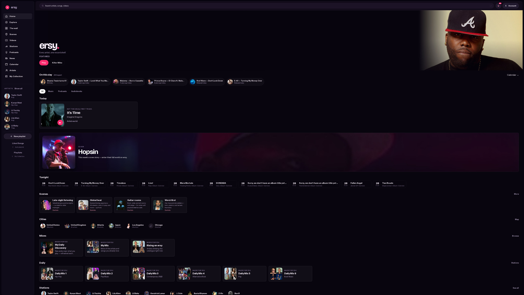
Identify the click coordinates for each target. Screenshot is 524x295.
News (12, 58)
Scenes (13, 34)
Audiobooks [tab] (76, 91)
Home (12, 16)
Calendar (14, 64)
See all (516, 288)
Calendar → (513, 74)
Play (44, 62)
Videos (13, 40)
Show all (18, 88)
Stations (14, 46)
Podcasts (14, 52)
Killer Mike (57, 62)
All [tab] (42, 91)
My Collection (16, 76)
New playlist (19, 136)
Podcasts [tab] (62, 91)
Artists (13, 70)
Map (517, 219)
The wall (14, 28)
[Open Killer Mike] (279, 40)
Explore (13, 22)
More (516, 194)
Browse (515, 236)
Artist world (72, 121)
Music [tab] (50, 91)
